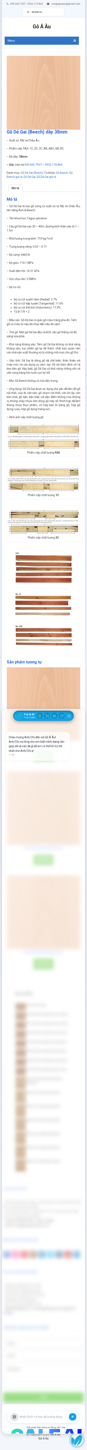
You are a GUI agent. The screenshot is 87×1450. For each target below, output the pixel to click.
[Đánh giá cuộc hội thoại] (54, 716)
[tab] (15, 188)
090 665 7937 (33, 164)
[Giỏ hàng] (47, 716)
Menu (11, 40)
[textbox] (43, 1417)
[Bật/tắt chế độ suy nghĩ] (40, 716)
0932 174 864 (53, 164)
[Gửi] (72, 1416)
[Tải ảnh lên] (14, 1416)
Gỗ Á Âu (42, 27)
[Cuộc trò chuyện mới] (62, 716)
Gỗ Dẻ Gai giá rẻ (46, 176)
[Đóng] (69, 716)
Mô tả (15, 188)
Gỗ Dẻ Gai (29, 176)
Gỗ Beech (62, 172)
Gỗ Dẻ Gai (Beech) (32, 172)
